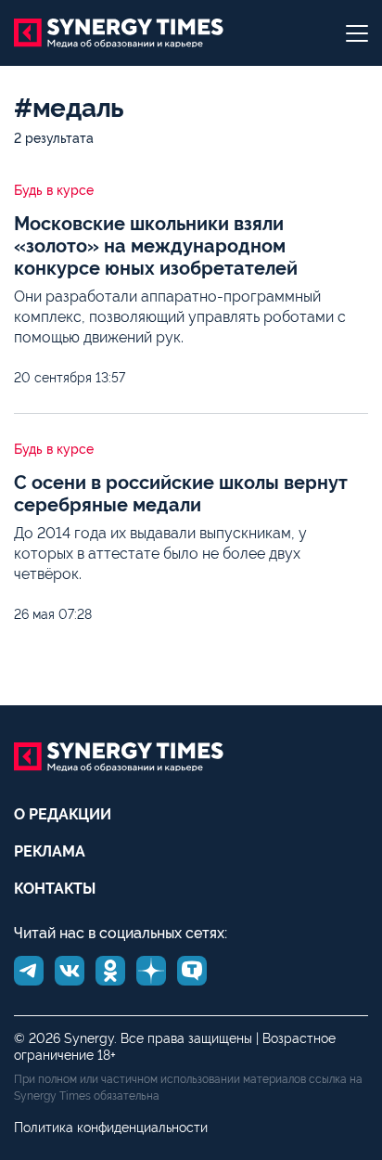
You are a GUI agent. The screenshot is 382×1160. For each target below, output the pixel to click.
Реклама (49, 851)
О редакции (62, 814)
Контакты (55, 888)
